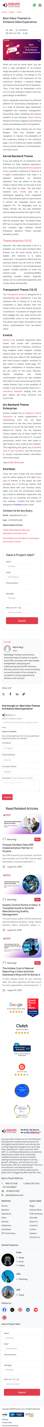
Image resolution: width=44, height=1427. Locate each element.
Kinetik (6, 340)
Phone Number (12, 583)
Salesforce (6, 1213)
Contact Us (34, 1237)
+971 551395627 (9, 1187)
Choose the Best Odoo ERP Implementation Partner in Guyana (18, 848)
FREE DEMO (14, 462)
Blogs (11, 12)
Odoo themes (34, 117)
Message (10, 594)
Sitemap (5, 1419)
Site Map (33, 1217)
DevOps (4, 1221)
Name (8, 562)
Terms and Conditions (10, 1426)
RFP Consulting (8, 1233)
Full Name (6, 742)
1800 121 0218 (11, 1183)
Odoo (3, 1217)
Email (8, 572)
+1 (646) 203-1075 (31, 1183)
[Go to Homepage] (4, 1310)
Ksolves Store (35, 1209)
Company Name (9, 766)
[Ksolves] (11, 5)
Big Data (5, 1209)
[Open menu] (40, 5)
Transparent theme (16, 294)
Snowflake (6, 1229)
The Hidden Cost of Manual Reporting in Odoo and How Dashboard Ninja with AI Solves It (21, 971)
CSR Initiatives (36, 1213)
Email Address (8, 754)
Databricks (6, 1225)
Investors (33, 1225)
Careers (33, 1233)
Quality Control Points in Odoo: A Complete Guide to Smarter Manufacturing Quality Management (21, 909)
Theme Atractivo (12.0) (17, 241)
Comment (7, 778)
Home (4, 12)
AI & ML (4, 1205)
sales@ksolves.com (14, 1195)
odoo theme (19, 191)
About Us (33, 1221)
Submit (22, 620)
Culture (32, 1229)
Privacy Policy (7, 1422)
